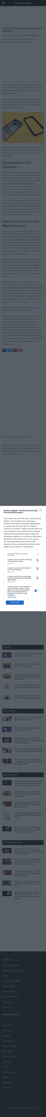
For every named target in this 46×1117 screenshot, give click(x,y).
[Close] (41, 510)
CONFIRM (14, 602)
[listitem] (23, 554)
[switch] (37, 560)
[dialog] (23, 558)
